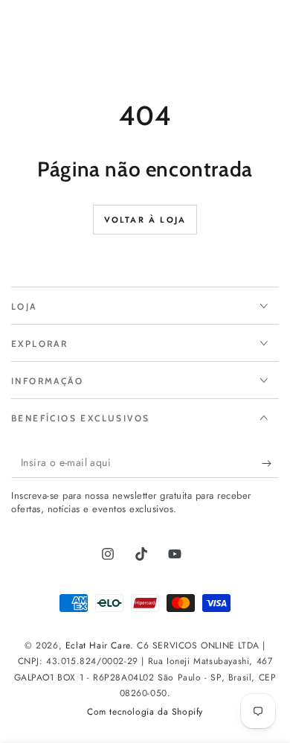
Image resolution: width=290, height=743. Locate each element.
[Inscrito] (270, 463)
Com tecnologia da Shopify (145, 712)
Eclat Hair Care (97, 645)
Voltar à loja (145, 220)
